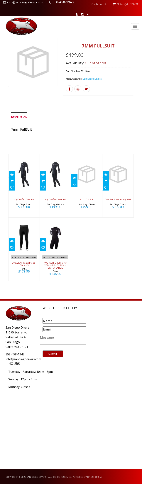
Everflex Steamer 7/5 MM (118, 199)
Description (19, 117)
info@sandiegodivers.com (25, 2)
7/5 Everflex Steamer (24, 199)
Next (54, 67)
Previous (11, 67)
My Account (98, 4)
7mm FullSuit (87, 199)
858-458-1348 (63, 2)
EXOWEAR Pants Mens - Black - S (24, 264)
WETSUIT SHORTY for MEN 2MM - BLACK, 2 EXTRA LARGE (55, 265)
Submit (52, 354)
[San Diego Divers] (21, 27)
